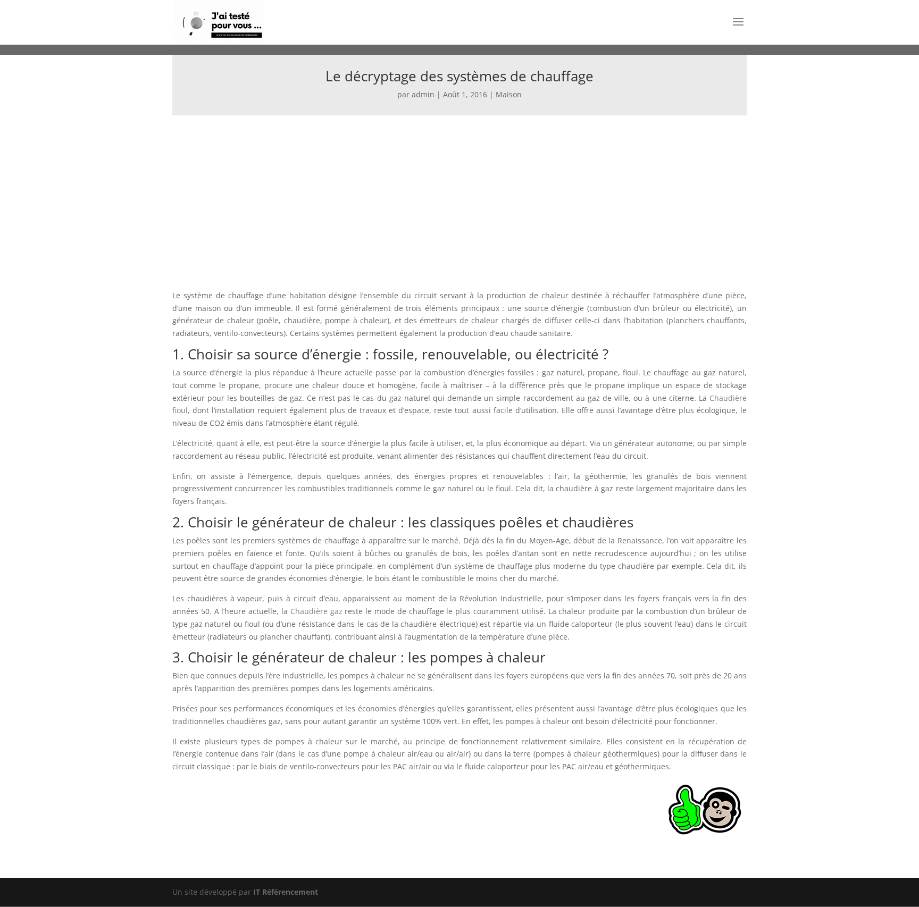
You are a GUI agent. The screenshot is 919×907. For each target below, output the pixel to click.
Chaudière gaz (317, 611)
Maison (509, 94)
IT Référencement (285, 892)
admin (423, 94)
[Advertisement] (459, 195)
